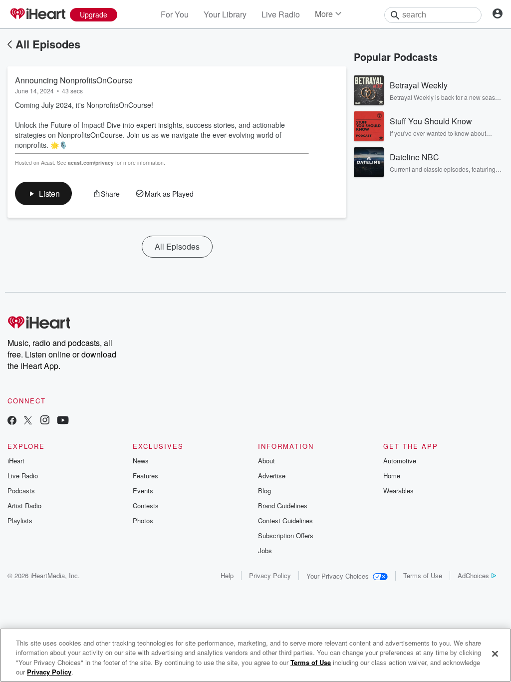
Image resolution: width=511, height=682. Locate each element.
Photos (143, 520)
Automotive (399, 460)
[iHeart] (37, 14)
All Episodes (47, 44)
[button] (43, 193)
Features (145, 475)
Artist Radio (24, 505)
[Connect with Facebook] (11, 421)
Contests (146, 505)
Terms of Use (422, 575)
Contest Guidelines (285, 520)
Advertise (271, 475)
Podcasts (21, 490)
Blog (264, 490)
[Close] (495, 654)
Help (227, 575)
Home (391, 475)
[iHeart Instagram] (44, 421)
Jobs (265, 550)
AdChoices (473, 575)
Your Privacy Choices (337, 576)
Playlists (19, 520)
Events (143, 490)
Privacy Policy (270, 575)
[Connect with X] (28, 421)
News (141, 460)
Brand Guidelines (282, 505)
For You (175, 14)
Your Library (225, 14)
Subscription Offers (285, 535)
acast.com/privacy (91, 162)
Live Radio (280, 14)
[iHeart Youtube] (63, 421)
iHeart (15, 460)
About (266, 460)
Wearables (398, 490)
